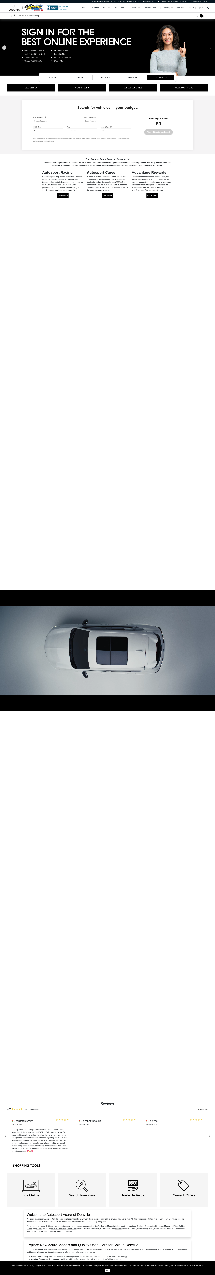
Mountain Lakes (113, 1226)
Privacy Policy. (196, 1265)
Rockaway (102, 1226)
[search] (208, 8)
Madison (132, 1226)
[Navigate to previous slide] (1, 47)
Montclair (62, 1229)
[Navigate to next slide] (213, 47)
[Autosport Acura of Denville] (26, 8)
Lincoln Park (71, 1229)
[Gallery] (107, 47)
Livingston (159, 1226)
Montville (124, 1226)
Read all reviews (203, 1109)
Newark (118, 1229)
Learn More (63, 196)
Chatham (140, 1226)
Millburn (54, 1229)
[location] (158, 1)
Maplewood (169, 1226)
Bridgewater (149, 1226)
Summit (39, 1229)
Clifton (29, 1229)
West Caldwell (180, 1226)
